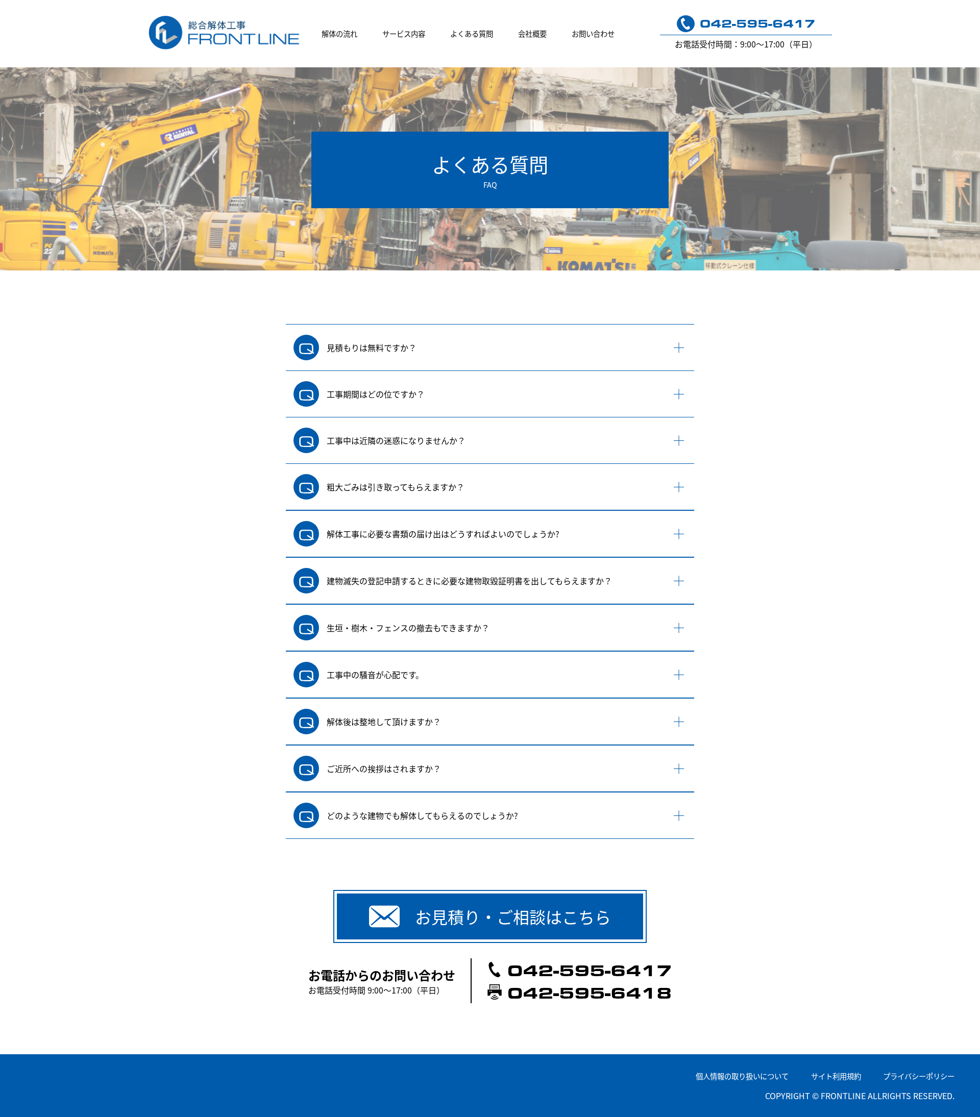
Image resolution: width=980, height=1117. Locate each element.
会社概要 (532, 33)
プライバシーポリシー (918, 1076)
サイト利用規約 (836, 1076)
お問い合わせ (593, 33)
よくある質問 (471, 33)
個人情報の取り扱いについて (742, 1076)
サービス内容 (403, 33)
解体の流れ (339, 33)
